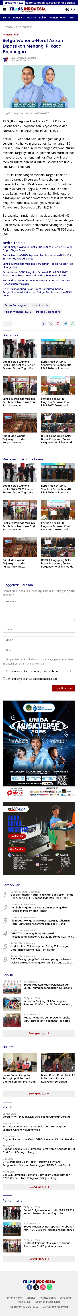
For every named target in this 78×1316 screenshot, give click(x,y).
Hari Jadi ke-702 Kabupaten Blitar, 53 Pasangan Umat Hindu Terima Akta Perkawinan (40, 948)
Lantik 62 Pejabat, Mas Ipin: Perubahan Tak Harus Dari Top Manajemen (38, 265)
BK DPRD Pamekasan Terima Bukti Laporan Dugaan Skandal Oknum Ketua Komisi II (34, 1128)
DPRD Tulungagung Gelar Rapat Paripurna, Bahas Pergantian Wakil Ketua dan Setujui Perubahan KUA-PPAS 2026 (37, 292)
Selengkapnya (38, 1033)
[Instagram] (43, 1287)
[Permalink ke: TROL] (6, 59)
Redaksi (31, 1297)
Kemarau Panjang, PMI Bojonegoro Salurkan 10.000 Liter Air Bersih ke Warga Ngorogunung (49, 1002)
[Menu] (5, 10)
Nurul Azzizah (40, 305)
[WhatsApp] (49, 1287)
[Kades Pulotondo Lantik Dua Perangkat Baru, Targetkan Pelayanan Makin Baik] (12, 1020)
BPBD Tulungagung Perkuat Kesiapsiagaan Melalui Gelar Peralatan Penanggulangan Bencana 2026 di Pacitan (41, 961)
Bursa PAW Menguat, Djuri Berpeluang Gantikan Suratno (37, 1116)
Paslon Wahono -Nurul (18, 311)
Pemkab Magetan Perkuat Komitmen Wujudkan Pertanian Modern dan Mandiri (39, 909)
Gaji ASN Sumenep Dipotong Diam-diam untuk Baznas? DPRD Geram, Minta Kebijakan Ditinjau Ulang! (36, 1176)
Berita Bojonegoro (16, 305)
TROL (12, 57)
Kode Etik (24, 1302)
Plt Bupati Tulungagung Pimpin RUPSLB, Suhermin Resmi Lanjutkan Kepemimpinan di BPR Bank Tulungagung (40, 922)
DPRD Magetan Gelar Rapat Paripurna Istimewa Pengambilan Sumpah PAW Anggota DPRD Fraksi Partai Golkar (36, 1163)
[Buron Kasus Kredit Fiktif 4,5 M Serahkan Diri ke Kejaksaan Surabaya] (58, 1062)
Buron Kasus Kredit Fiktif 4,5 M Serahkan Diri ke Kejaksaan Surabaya (58, 1078)
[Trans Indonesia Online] (27, 9)
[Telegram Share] (65, 323)
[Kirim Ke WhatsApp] (72, 323)
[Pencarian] (73, 10)
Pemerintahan (11, 34)
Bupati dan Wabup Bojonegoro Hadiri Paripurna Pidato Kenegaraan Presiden (36, 282)
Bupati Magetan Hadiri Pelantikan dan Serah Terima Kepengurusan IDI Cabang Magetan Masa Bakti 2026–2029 (42, 896)
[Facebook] (29, 1287)
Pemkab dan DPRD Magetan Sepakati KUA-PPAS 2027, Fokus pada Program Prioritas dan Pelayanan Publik (35, 274)
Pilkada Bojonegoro (26, 57)
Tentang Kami (13, 1297)
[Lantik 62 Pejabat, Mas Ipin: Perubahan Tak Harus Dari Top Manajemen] (20, 385)
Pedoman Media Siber (47, 1302)
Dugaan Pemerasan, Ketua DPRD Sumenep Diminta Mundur (38, 1139)
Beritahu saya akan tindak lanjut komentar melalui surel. (38, 671)
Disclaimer (66, 1297)
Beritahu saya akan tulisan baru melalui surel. (32, 678)
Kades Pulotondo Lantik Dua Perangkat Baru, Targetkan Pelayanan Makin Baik (47, 1019)
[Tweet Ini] (51, 323)
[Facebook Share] (43, 323)
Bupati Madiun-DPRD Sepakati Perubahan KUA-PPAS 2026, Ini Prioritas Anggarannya (38, 257)
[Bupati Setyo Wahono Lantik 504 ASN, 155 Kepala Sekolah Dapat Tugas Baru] (20, 348)
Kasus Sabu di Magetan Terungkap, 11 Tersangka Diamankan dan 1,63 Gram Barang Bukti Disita (19, 1078)
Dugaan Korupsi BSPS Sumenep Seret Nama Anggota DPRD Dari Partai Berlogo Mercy (39, 1150)
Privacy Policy (48, 1297)
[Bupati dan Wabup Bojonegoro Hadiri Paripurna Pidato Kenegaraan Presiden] (20, 422)
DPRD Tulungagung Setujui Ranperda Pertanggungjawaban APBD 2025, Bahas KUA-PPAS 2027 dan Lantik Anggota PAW (42, 935)
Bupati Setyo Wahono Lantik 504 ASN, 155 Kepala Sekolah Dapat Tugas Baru (38, 248)
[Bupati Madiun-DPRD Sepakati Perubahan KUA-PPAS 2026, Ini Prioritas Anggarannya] (58, 348)
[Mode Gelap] (67, 10)
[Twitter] (36, 1287)
